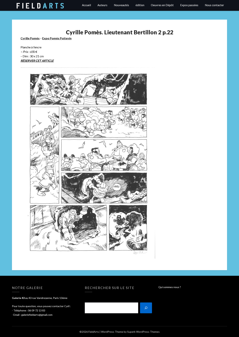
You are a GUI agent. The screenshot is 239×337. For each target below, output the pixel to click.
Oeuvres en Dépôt (162, 5)
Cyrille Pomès (30, 38)
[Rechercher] (146, 307)
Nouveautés (121, 5)
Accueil (86, 5)
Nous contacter (214, 5)
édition (140, 5)
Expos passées (189, 5)
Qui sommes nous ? (169, 287)
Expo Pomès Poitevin (57, 38)
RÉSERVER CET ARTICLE (37, 60)
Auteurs (102, 5)
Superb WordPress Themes (143, 331)
